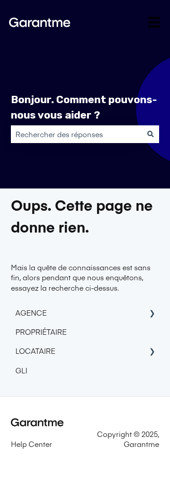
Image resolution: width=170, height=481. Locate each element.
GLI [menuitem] (21, 370)
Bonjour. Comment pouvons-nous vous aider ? (84, 107)
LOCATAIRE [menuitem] (35, 351)
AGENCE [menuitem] (31, 312)
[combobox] (76, 134)
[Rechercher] (150, 134)
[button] (152, 313)
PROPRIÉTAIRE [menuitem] (41, 332)
